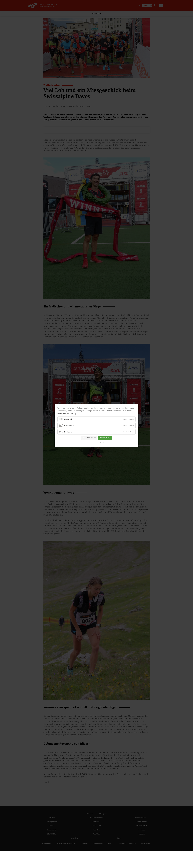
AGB (96, 443)
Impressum (90, 443)
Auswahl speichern (89, 438)
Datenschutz (102, 443)
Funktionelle (69, 425)
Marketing (68, 432)
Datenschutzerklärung (66, 413)
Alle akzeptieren (104, 438)
